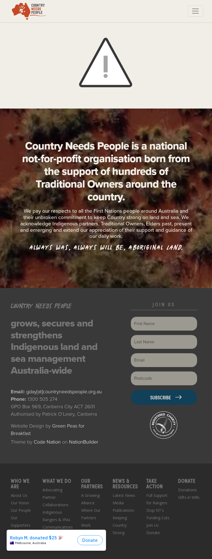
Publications (123, 510)
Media (118, 502)
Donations (187, 489)
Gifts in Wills (189, 497)
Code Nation (47, 441)
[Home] (29, 11)
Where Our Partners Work (90, 518)
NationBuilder (83, 441)
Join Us (152, 525)
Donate (153, 532)
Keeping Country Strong (120, 525)
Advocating (52, 489)
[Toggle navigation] (195, 11)
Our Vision (20, 502)
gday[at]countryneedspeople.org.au (64, 391)
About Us (19, 495)
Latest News (124, 495)
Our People (21, 510)
